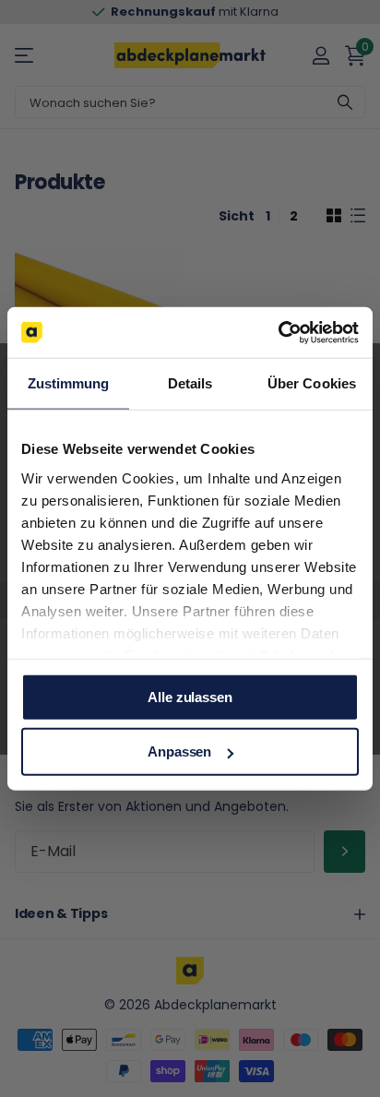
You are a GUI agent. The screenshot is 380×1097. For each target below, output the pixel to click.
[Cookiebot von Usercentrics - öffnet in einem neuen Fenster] (278, 332)
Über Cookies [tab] (311, 383)
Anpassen (179, 751)
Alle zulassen (190, 697)
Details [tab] (190, 383)
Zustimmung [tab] (69, 383)
